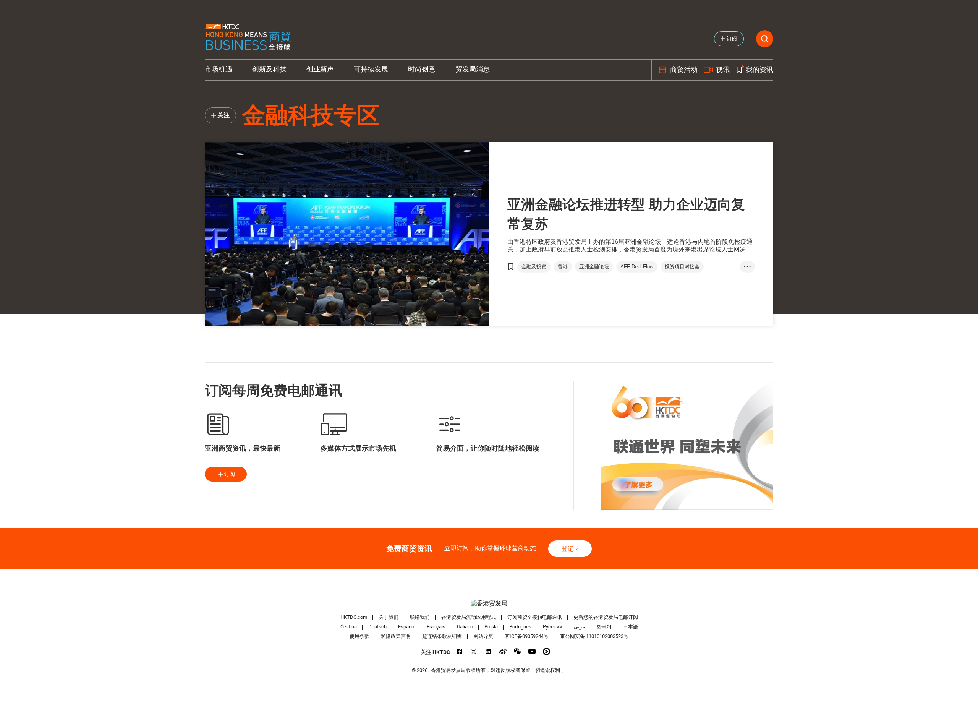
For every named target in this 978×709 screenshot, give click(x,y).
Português (520, 627)
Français (436, 627)
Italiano (465, 627)
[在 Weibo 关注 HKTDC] (503, 651)
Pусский (552, 627)
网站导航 (483, 636)
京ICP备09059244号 (527, 636)
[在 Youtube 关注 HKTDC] (532, 651)
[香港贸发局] (489, 603)
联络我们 (420, 617)
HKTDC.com (353, 617)
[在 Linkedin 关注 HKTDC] (488, 651)
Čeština (348, 627)
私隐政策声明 (396, 636)
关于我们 (388, 617)
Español (406, 627)
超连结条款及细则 (442, 636)
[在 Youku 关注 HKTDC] (546, 651)
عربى (579, 627)
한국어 (604, 627)
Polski (491, 627)
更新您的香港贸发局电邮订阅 (605, 617)
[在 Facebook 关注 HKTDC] (459, 651)
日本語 (630, 627)
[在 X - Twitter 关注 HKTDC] (474, 651)
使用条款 (359, 636)
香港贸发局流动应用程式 (468, 617)
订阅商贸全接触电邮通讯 (534, 617)
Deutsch (377, 627)
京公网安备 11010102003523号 (594, 636)
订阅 (229, 474)
